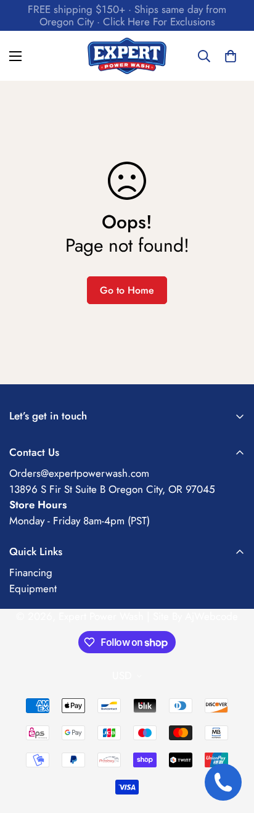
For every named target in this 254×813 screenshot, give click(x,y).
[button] (230, 56)
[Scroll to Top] (231, 747)
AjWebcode (211, 616)
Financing (30, 572)
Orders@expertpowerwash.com (79, 473)
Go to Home (127, 290)
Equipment (33, 588)
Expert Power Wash (101, 616)
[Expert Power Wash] (127, 56)
